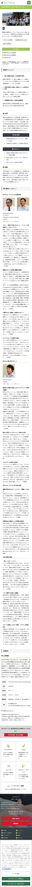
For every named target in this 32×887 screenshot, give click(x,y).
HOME (4, 830)
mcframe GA (7, 57)
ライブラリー (6, 835)
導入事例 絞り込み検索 (16, 735)
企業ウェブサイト (8, 710)
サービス (20, 837)
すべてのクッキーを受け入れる (16, 883)
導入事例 (5, 837)
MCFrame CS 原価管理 (10, 55)
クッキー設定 (16, 873)
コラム (19, 832)
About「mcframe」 (7, 832)
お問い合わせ (16, 818)
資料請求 (15, 823)
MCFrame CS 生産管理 (10, 52)
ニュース (20, 830)
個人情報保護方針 (6, 869)
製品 (19, 835)
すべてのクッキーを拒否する (16, 878)
